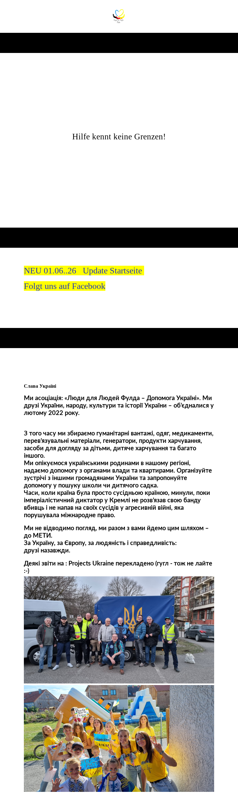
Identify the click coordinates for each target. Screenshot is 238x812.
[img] (119, 16)
